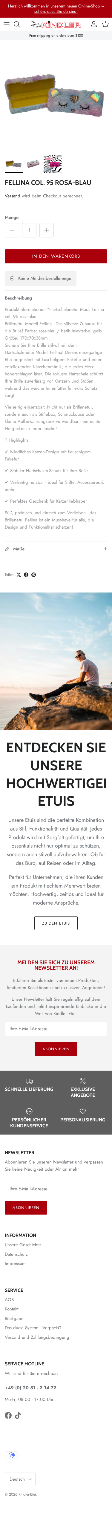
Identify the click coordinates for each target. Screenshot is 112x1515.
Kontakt (12, 1309)
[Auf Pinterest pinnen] (33, 574)
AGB (9, 1299)
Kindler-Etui (27, 1494)
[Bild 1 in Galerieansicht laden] (56, 96)
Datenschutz (16, 1254)
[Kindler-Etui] (56, 24)
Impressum (15, 1263)
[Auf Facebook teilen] (26, 574)
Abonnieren (55, 1049)
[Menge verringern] (12, 230)
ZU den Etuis (56, 923)
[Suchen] (19, 24)
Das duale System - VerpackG (33, 1327)
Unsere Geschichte (23, 1244)
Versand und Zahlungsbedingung (37, 1337)
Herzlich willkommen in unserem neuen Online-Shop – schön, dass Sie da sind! (56, 8)
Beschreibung (18, 298)
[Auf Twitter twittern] (18, 574)
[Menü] (6, 24)
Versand (12, 196)
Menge (12, 217)
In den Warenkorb (56, 256)
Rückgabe (14, 1318)
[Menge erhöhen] (46, 230)
